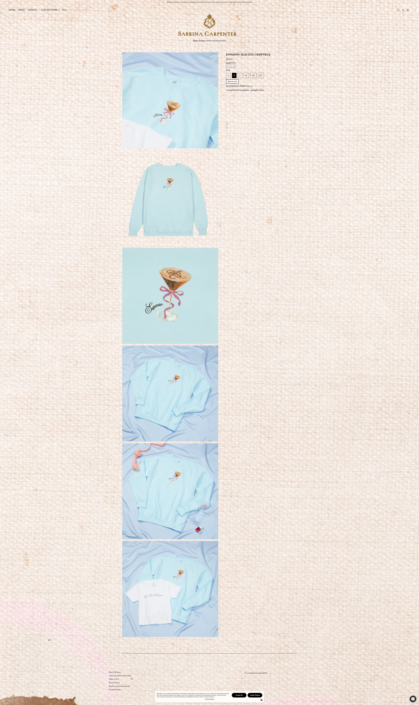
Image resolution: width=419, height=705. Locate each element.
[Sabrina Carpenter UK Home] (209, 25)
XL (246, 75)
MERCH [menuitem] (32, 10)
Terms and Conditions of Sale (120, 676)
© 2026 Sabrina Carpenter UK (256, 673)
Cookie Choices (115, 690)
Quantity (231, 63)
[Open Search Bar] (398, 10)
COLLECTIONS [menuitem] (49, 10)
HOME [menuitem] (12, 10)
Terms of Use (114, 679)
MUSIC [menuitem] (21, 10)
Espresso (202, 40)
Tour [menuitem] (64, 10)
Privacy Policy (114, 683)
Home (195, 40)
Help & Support (115, 672)
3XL (260, 75)
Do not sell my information (119, 686)
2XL (253, 75)
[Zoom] (170, 100)
